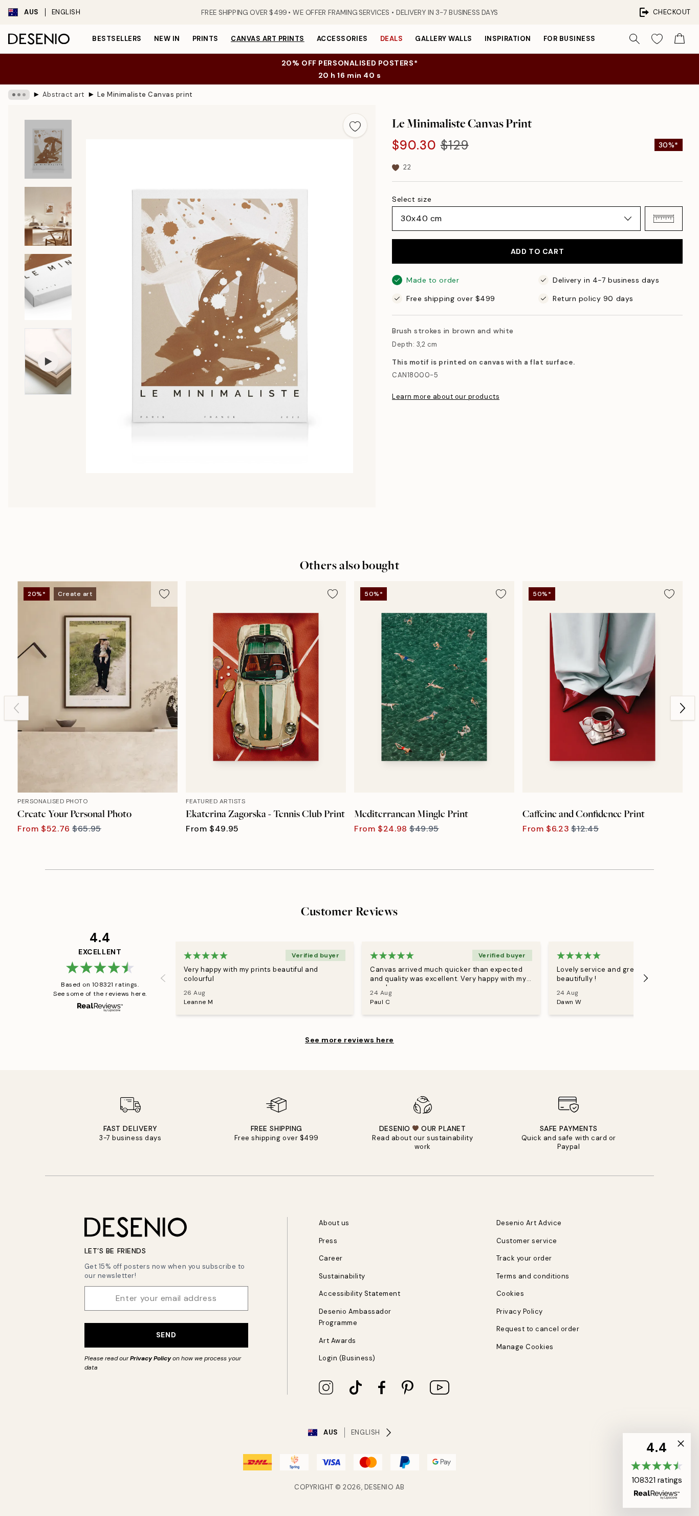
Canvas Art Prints (267, 38)
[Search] (634, 39)
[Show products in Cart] (679, 39)
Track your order (524, 1258)
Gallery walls (443, 38)
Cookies (510, 1293)
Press (328, 1240)
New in (167, 38)
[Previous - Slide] (16, 708)
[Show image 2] (48, 216)
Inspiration (508, 38)
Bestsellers (117, 38)
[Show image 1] (48, 149)
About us (334, 1223)
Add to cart (537, 251)
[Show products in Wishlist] (657, 39)
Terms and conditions (533, 1276)
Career (331, 1258)
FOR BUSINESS (569, 38)
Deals (391, 38)
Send (166, 1334)
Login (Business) (347, 1358)
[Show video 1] (48, 361)
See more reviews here (349, 1039)
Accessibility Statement (360, 1293)
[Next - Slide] (682, 708)
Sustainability (342, 1276)
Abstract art (63, 94)
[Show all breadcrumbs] (19, 95)
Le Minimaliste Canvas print (145, 94)
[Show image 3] (48, 287)
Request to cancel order (538, 1329)
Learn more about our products (445, 396)
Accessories (342, 38)
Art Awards (337, 1340)
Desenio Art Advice (529, 1223)
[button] (664, 218)
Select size (411, 199)
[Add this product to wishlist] (355, 125)
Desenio (379, 1487)
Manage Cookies (525, 1346)
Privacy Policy (150, 1358)
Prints (205, 38)
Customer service (526, 1240)
